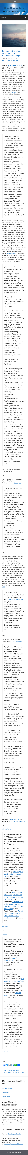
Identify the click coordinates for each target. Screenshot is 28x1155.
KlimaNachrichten (14, 8)
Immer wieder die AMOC (11, 1070)
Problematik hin (11, 253)
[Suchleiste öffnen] (26, 17)
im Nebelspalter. (14, 819)
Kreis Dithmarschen (16, 599)
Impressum (5, 1092)
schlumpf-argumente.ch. (18, 821)
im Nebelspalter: (18, 641)
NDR (3, 587)
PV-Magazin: (17, 483)
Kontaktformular (7, 1088)
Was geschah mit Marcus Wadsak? (14, 1072)
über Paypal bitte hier (14, 1134)
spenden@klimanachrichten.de (13, 1144)
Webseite (14, 92)
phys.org (4, 934)
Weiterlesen (5, 926)
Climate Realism (7, 829)
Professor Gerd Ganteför (14, 65)
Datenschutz (6, 1096)
